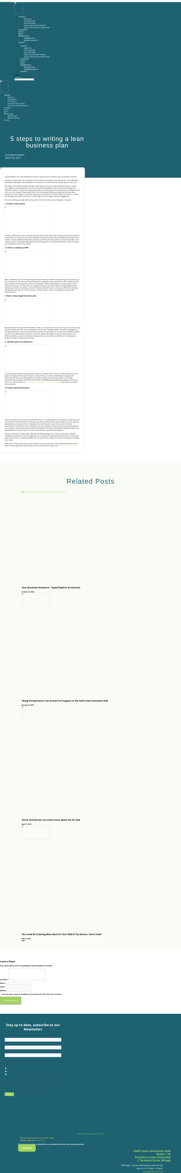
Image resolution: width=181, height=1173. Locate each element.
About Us (11, 97)
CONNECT (7, 95)
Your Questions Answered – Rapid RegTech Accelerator (51, 587)
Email (2, 987)
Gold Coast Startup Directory (37, 28)
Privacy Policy (40, 1140)
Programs (22, 30)
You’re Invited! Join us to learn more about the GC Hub (51, 819)
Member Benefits (31, 40)
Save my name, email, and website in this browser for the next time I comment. (32, 994)
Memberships (9, 114)
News (20, 34)
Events (21, 32)
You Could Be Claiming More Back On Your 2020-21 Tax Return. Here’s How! (62, 934)
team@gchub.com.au (65, 446)
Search (17, 75)
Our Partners (12, 101)
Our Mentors (12, 99)
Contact (21, 42)
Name (3, 983)
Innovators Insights (14, 154)
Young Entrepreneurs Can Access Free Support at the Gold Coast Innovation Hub (65, 700)
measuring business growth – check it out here (42, 382)
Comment (4, 980)
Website (3, 990)
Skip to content (5, 1)
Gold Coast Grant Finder (16, 103)
